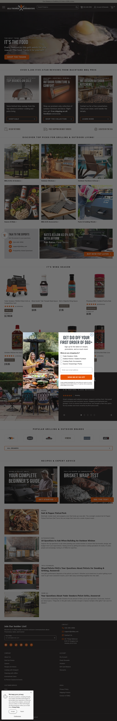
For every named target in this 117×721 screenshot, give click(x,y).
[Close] (31, 692)
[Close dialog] (91, 334)
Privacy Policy (16, 707)
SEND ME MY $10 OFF (76, 377)
